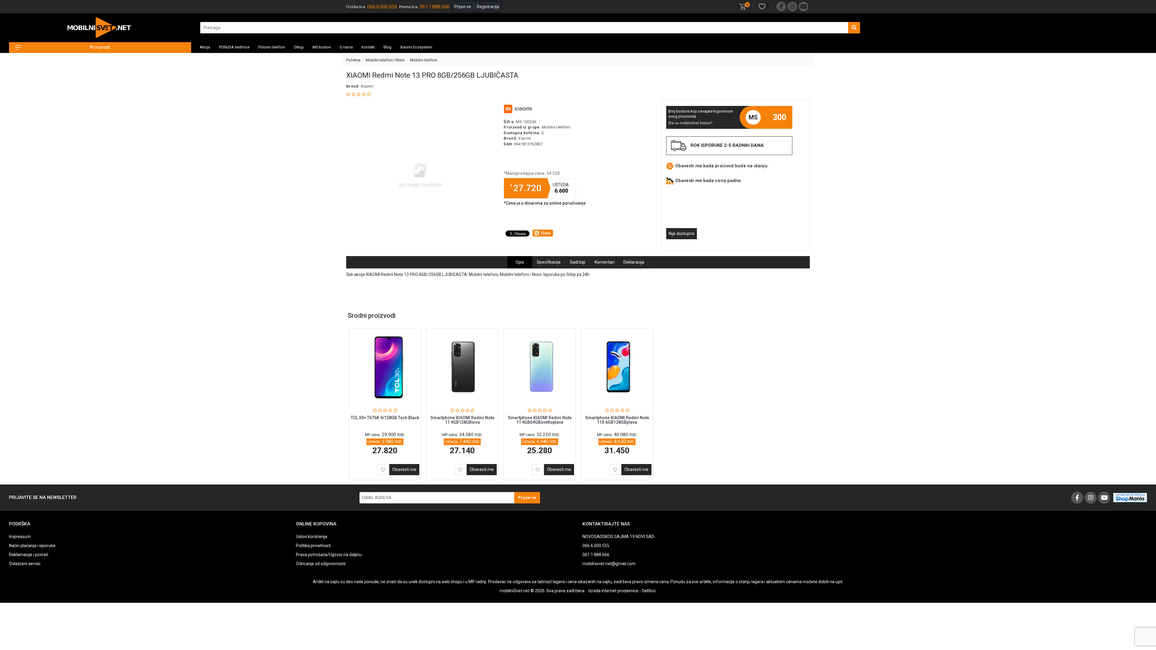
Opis (520, 262)
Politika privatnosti (313, 545)
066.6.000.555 (382, 7)
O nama (346, 47)
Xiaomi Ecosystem (416, 47)
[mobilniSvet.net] (100, 27)
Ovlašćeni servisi (24, 563)
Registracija (488, 6)
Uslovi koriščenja (311, 536)
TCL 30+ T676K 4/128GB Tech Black (385, 417)
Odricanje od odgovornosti (321, 563)
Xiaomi (367, 86)
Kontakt (368, 47)
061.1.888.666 (434, 7)
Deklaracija (633, 262)
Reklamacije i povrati (28, 554)
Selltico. (649, 590)
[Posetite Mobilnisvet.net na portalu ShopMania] (1130, 497)
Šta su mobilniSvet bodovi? (690, 123)
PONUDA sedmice (234, 47)
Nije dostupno (682, 233)
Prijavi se (462, 6)
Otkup (299, 47)
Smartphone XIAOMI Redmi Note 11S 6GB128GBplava (617, 420)
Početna (353, 60)
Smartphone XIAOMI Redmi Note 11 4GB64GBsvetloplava (540, 420)
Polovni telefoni (271, 47)
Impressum (20, 536)
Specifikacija (549, 262)
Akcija (205, 47)
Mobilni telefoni (423, 60)
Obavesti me (404, 469)
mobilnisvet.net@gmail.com (609, 563)
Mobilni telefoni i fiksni (385, 60)
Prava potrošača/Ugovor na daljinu (329, 554)
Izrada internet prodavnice (614, 590)
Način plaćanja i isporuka (32, 545)
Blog (387, 47)
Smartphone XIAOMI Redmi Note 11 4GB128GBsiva (462, 420)
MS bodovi (321, 47)
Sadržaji (577, 262)
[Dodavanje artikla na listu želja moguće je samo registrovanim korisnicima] (382, 469)
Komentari (604, 262)
